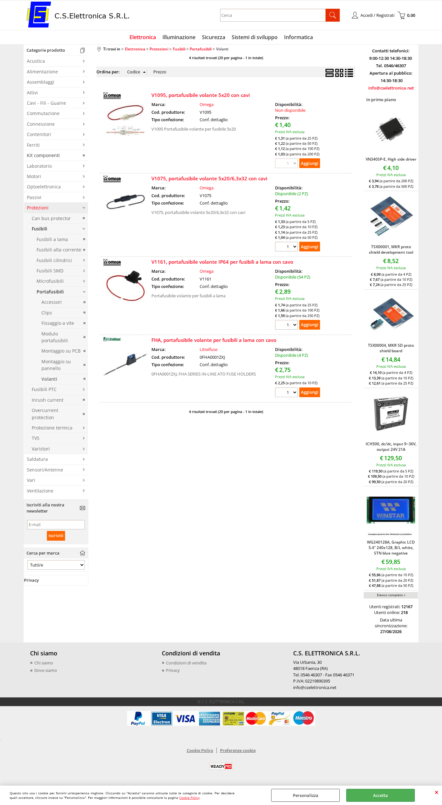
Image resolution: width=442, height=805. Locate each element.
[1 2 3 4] (287, 393)
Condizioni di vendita (186, 663)
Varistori (41, 449)
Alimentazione (42, 72)
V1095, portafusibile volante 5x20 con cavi (200, 95)
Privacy (173, 670)
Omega (207, 104)
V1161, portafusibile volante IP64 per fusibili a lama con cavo (222, 262)
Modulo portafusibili (54, 337)
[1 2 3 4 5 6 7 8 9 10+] (287, 325)
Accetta (380, 795)
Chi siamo (43, 663)
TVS (35, 438)
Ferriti (33, 145)
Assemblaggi (40, 82)
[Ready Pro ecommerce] (221, 766)
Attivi (32, 93)
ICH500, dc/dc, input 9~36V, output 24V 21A (391, 446)
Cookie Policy (189, 797)
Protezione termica (52, 428)
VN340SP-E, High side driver (391, 159)
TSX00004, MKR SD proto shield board (391, 348)
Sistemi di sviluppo (255, 37)
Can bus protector (51, 218)
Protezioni (38, 208)
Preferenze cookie (238, 750)
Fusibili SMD (50, 271)
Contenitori (39, 134)
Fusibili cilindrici (54, 260)
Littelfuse (208, 349)
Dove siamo (45, 670)
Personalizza (305, 795)
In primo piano (381, 99)
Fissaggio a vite (57, 323)
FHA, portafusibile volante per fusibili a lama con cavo (213, 340)
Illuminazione (178, 37)
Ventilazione (40, 491)
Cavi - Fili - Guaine (46, 103)
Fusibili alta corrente (59, 250)
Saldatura (37, 459)
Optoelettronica (44, 187)
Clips (46, 313)
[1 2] (287, 247)
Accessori (51, 302)
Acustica (36, 61)
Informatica (298, 37)
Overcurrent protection (45, 413)
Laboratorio (39, 166)
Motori (34, 176)
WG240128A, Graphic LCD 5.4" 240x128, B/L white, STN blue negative (391, 547)
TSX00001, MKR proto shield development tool (391, 249)
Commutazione (43, 113)
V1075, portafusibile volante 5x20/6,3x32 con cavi (209, 178)
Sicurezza (213, 37)
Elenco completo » (391, 595)
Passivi (34, 197)
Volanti (49, 379)
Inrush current (47, 400)
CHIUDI (437, 792)
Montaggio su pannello (56, 364)
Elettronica (142, 37)
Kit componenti (43, 155)
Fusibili (39, 229)
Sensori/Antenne (45, 470)
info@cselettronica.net (391, 88)
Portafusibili (50, 292)
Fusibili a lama (52, 239)
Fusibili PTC (44, 389)
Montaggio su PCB (61, 351)
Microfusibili (50, 281)
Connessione (41, 124)
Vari (31, 480)
